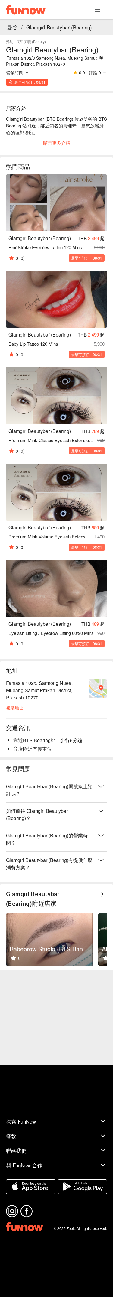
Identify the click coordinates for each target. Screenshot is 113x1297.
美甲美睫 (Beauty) (31, 41)
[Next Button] (102, 894)
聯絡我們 (16, 1150)
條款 (11, 1136)
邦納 (9, 41)
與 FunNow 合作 (24, 1165)
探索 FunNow (21, 1121)
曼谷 (12, 27)
